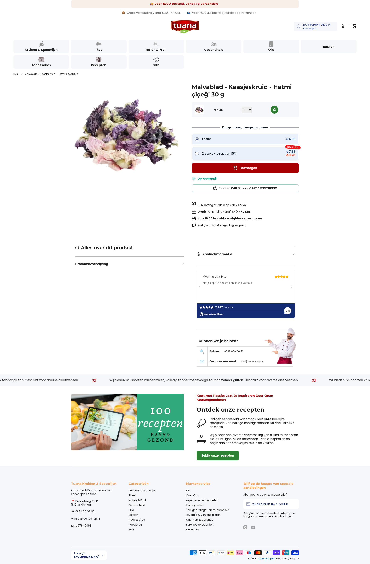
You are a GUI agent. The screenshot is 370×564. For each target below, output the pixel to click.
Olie (131, 510)
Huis (15, 74)
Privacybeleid (195, 505)
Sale (131, 529)
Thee (132, 495)
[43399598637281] (274, 110)
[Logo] (185, 26)
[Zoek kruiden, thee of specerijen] (297, 26)
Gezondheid (137, 505)
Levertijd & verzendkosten (203, 515)
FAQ (188, 490)
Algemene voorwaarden (202, 500)
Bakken (133, 515)
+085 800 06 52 (234, 351)
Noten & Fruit (137, 500)
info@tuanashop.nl (251, 361)
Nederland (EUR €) (86, 557)
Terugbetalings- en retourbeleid (207, 510)
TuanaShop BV (266, 558)
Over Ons (192, 495)
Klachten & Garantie (199, 519)
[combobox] (315, 26)
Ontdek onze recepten (230, 409)
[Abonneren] (294, 504)
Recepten (135, 524)
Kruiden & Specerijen (142, 490)
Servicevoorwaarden (200, 524)
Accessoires (137, 519)
